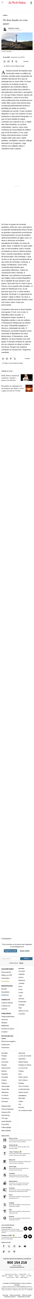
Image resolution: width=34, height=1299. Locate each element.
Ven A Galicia (23, 1080)
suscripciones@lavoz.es (17, 1267)
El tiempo (5, 1101)
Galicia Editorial (23, 1277)
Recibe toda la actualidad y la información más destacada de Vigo (19, 1211)
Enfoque (21, 1083)
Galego (21, 963)
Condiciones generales (9, 1296)
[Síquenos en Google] (14, 1251)
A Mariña (21, 974)
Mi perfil (4, 989)
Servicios (4, 1019)
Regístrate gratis (10, 951)
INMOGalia (5, 1025)
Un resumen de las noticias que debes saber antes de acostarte (19, 1146)
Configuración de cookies (23, 1296)
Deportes (5, 1074)
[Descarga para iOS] (25, 1228)
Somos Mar (5, 1089)
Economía (5, 1062)
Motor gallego (6, 1130)
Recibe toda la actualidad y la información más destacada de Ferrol (19, 1196)
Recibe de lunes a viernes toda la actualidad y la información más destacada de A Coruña (20, 1189)
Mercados (22, 1098)
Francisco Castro (13, 28)
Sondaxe (17, 1275)
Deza (20, 986)
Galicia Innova (23, 1092)
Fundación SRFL (23, 1274)
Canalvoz (22, 1275)
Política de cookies (26, 1295)
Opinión (4, 1071)
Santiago (22, 1004)
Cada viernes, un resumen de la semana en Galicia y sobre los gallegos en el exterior (19, 1183)
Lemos (21, 992)
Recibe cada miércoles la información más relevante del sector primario (18, 1168)
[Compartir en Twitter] (16, 61)
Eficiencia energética (8, 1041)
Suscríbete (5, 981)
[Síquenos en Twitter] (9, 1246)
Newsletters (5, 992)
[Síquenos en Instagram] (14, 1246)
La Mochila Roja (24, 1089)
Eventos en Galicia (7, 1028)
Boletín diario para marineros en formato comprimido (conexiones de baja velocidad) (19, 1175)
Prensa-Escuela (10, 1277)
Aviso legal (5, 1295)
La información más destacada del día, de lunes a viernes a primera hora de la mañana (20, 1140)
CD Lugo (5, 1118)
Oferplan (4, 1022)
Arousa (21, 977)
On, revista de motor (25, 1110)
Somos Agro (6, 1086)
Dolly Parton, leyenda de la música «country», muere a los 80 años (10, 377)
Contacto (4, 1032)
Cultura (4, 1080)
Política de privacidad (15, 1295)
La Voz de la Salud (25, 1056)
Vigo (20, 1007)
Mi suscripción (6, 972)
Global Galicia (23, 1062)
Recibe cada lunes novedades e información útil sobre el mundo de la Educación (20, 1161)
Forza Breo (5, 1124)
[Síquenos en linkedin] (19, 1246)
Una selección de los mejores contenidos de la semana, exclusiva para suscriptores (19, 1153)
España (4, 1065)
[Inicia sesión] (30, 2)
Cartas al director (7, 1002)
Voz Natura (29, 1275)
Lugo (20, 995)
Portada (4, 1056)
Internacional (6, 1068)
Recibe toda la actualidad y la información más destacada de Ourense (19, 1218)
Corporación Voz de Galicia (11, 1274)
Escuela (21, 1107)
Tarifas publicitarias (7, 1016)
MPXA (17, 1277)
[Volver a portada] (17, 3)
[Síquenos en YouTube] (25, 1246)
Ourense (21, 998)
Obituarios (5, 1092)
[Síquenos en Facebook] (4, 1246)
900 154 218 (17, 1262)
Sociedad (5, 1077)
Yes (20, 1104)
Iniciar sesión (24, 951)
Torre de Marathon (8, 1109)
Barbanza (22, 980)
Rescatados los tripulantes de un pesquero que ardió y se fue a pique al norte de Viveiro (12, 388)
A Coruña (22, 971)
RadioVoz (11, 1275)
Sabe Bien (22, 1059)
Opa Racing (6, 1115)
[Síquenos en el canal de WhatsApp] (9, 1251)
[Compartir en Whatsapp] (4, 61)
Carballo (21, 983)
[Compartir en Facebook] (12, 61)
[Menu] (3, 3)
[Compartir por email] (8, 61)
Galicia (4, 1059)
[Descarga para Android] (30, 1228)
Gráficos (4, 1083)
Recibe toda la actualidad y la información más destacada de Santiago (19, 1204)
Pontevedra (22, 1001)
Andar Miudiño (6, 1121)
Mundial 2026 (6, 1106)
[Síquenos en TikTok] (4, 1251)
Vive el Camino (24, 1086)
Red (20, 1074)
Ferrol (20, 989)
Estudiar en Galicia (25, 1065)
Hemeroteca (5, 978)
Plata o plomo (23, 1077)
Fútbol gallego (6, 1127)
